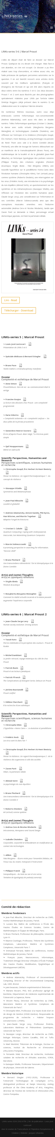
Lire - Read (10, 300)
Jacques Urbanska (36, 1133)
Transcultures (22, 1129)
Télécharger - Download (18, 310)
